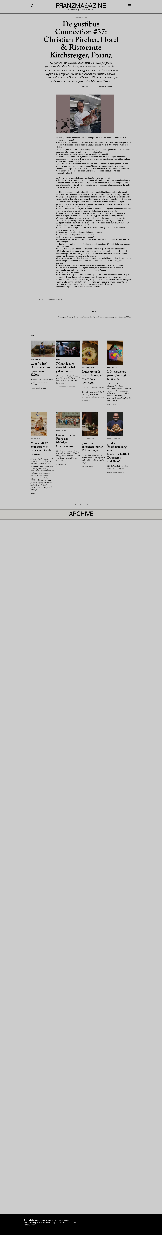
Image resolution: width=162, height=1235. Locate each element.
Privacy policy (29, 1225)
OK (137, 1220)
